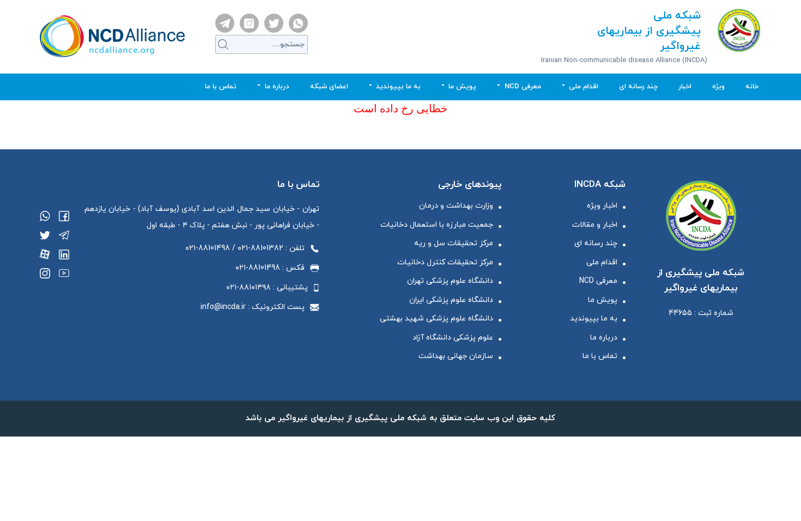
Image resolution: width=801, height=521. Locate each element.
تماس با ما (220, 87)
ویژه (718, 87)
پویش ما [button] (461, 87)
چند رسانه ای (638, 87)
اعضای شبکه (329, 87)
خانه (743, 87)
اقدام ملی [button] (582, 87)
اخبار (684, 87)
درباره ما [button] (276, 87)
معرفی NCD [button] (521, 87)
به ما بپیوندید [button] (397, 87)
